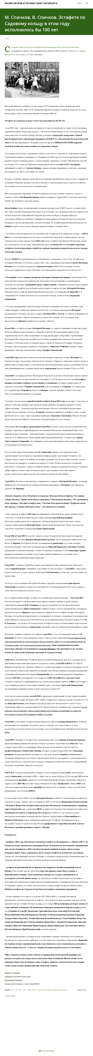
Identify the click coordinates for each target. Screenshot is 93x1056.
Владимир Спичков (13, 980)
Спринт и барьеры (37, 990)
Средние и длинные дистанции (56, 990)
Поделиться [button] (81, 990)
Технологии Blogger (47, 1051)
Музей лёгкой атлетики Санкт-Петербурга (31, 3)
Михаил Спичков (12, 973)
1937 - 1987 (22, 990)
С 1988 (28, 990)
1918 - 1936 (14, 990)
